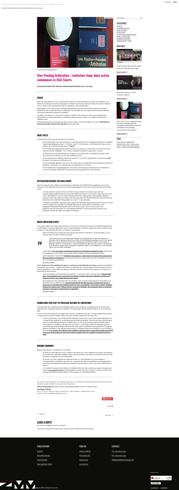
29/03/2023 (108, 18)
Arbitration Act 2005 (123, 144)
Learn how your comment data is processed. (79, 429)
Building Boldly (50, 70)
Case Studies (122, 30)
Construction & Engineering (130, 147)
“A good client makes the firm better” (129, 66)
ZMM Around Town (124, 41)
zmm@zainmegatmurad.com (123, 460)
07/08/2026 (137, 76)
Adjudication (121, 142)
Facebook (154, 488)
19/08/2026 (137, 50)
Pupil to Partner (123, 37)
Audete (119, 26)
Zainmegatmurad (124, 39)
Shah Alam (83, 460)
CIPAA (118, 147)
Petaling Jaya (84, 455)
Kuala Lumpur (85, 451)
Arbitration (130, 142)
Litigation (121, 32)
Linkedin (163, 488)
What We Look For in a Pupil (126, 92)
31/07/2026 (137, 102)
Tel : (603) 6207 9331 (119, 451)
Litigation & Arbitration (126, 35)
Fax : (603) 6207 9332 (119, 455)
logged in (49, 425)
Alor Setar (83, 464)
